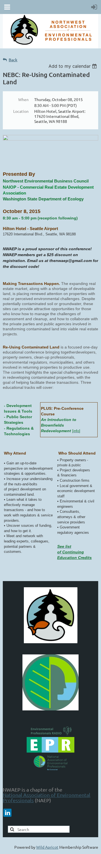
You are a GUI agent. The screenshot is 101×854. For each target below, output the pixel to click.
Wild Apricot (47, 847)
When (23, 99)
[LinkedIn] (7, 813)
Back (13, 59)
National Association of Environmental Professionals (46, 797)
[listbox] (73, 66)
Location (21, 111)
